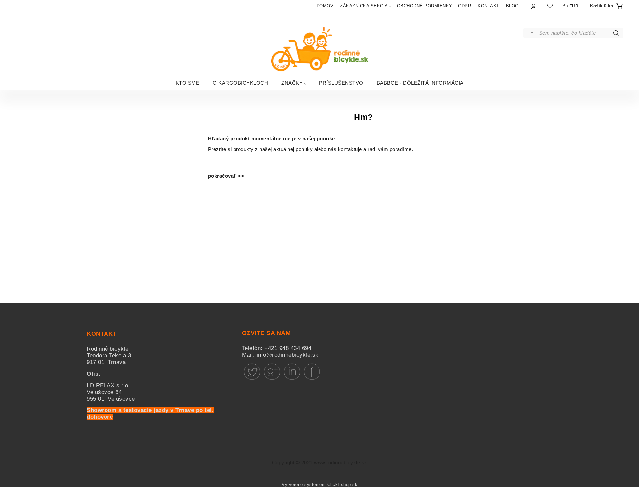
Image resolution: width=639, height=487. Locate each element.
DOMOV (325, 5)
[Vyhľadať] (530, 33)
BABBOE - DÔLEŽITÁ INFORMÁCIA (420, 82)
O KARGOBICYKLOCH (240, 82)
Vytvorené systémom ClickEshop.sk (319, 484)
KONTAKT (488, 5)
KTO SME (188, 82)
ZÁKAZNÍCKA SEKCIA (364, 5)
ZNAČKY (292, 82)
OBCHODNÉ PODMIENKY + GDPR (434, 5)
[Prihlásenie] (533, 6)
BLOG (512, 5)
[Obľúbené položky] (550, 6)
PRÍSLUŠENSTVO (341, 82)
